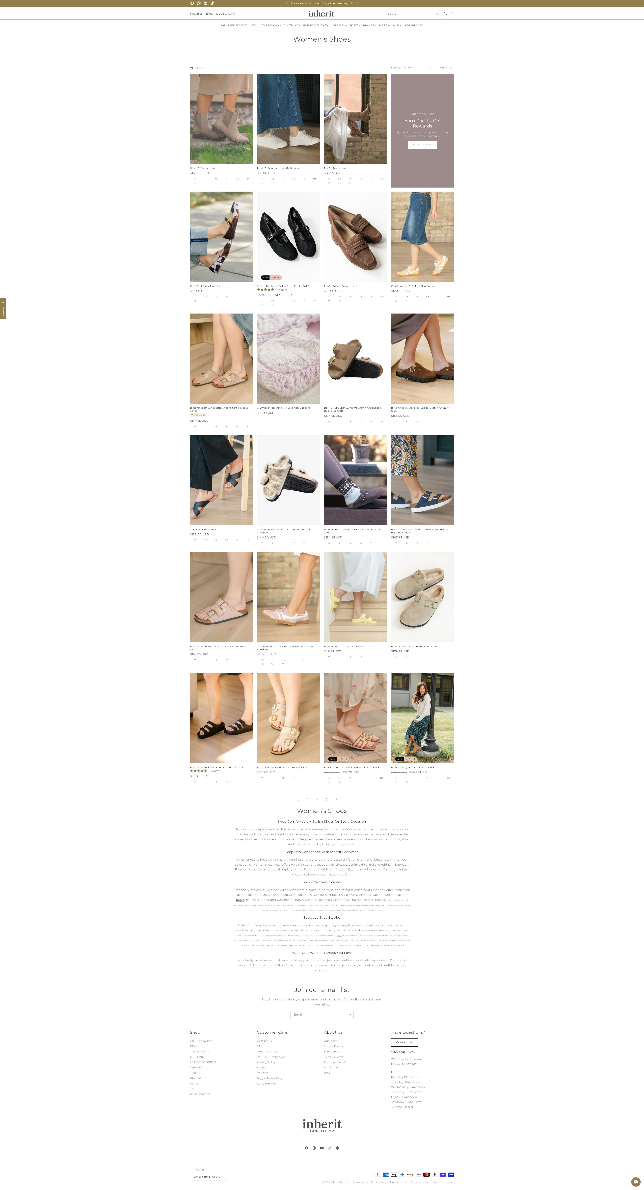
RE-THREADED (200, 1094)
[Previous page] (298, 800)
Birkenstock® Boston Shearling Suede (415, 646)
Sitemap (262, 1067)
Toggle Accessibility (270, 1078)
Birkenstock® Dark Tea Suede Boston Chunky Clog (420, 409)
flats (342, 834)
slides (339, 935)
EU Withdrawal (267, 1083)
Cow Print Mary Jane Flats (206, 286)
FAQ (259, 1046)
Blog (209, 13)
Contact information (443, 1182)
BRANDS (196, 1078)
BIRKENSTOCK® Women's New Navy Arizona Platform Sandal (419, 531)
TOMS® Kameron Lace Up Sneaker (279, 168)
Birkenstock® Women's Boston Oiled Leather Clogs (352, 531)
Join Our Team (333, 1056)
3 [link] (327, 799)
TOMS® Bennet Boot (203, 168)
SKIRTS (194, 1072)
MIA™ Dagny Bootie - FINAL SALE (412, 767)
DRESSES (196, 1067)
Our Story (330, 1040)
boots (240, 899)
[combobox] (413, 14)
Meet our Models (335, 1062)
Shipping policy (419, 1182)
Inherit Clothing (340, 1182)
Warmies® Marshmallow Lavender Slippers (283, 407)
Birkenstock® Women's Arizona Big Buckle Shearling (284, 531)
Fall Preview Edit (201, 1040)
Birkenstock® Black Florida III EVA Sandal (216, 767)
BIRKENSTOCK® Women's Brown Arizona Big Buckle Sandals (352, 409)
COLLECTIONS (199, 1051)
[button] (254, 25)
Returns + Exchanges (271, 1056)
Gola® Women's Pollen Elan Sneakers (414, 286)
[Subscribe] (350, 1015)
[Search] (438, 13)
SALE (193, 1089)
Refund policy (360, 1182)
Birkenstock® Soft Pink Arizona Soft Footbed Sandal (218, 648)
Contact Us (264, 1040)
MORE (194, 1083)
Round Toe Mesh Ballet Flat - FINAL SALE (283, 286)
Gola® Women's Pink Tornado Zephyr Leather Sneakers (285, 648)
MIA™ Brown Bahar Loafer (340, 286)
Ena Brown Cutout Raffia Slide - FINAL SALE (351, 767)
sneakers (289, 925)
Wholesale (331, 1067)
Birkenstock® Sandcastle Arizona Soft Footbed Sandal (219, 409)
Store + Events (333, 1046)
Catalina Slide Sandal (203, 529)
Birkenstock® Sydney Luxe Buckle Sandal (283, 767)
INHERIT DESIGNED (203, 1062)
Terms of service (399, 1182)
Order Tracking (267, 1051)
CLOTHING (197, 1056)
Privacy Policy (266, 1062)
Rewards (196, 13)
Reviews (262, 1072)
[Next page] (346, 800)
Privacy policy (378, 1182)
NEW (193, 1046)
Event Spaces (333, 1051)
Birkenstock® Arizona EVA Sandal (345, 646)
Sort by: (396, 67)
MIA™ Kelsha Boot (335, 168)
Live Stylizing (225, 13)
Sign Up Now (422, 144)
